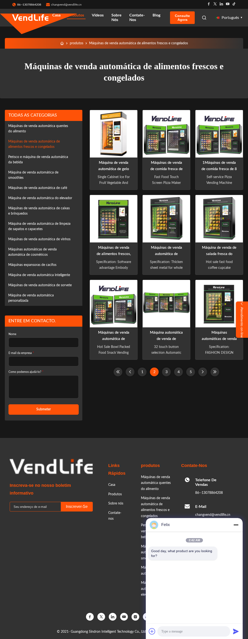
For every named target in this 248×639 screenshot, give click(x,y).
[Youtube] (228, 4)
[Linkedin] (221, 4)
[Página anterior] (130, 372)
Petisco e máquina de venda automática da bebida (38, 159)
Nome (12, 334)
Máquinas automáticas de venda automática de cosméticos (32, 252)
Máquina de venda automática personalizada (31, 298)
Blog (156, 15)
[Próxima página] (202, 372)
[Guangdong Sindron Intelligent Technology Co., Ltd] (30, 18)
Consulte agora (182, 18)
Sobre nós (116, 17)
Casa (56, 15)
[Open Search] (204, 17)
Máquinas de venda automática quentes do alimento (38, 128)
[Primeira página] (118, 372)
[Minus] (236, 525)
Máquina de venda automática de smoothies (33, 175)
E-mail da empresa (21, 353)
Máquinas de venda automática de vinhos (39, 239)
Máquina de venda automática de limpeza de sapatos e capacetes (39, 226)
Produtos (76, 15)
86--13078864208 (209, 493)
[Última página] (214, 372)
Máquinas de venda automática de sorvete (40, 285)
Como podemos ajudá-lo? (25, 371)
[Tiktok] (234, 4)
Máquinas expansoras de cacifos (32, 265)
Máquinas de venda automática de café (37, 188)
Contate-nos (137, 17)
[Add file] (152, 631)
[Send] (236, 631)
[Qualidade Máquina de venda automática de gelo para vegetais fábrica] (113, 134)
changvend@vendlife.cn (66, 4)
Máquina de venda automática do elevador (40, 198)
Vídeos (98, 15)
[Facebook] (209, 4)
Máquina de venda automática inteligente (39, 275)
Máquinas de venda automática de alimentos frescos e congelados (34, 144)
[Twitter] (215, 4)
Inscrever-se (77, 506)
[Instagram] (135, 617)
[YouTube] (124, 617)
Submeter (43, 409)
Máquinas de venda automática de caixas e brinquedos (39, 211)
